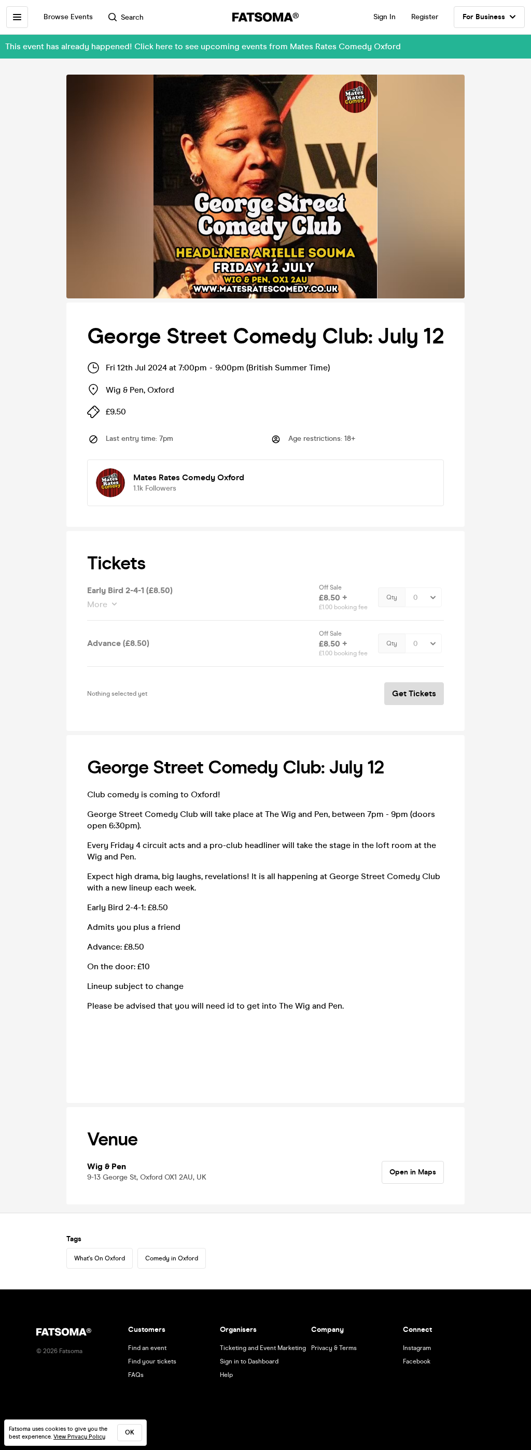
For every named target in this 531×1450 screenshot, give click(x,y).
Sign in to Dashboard (249, 1361)
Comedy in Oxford (171, 1258)
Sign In (384, 16)
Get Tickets (414, 693)
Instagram (417, 1348)
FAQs (136, 1375)
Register (424, 16)
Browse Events (68, 16)
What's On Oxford (99, 1258)
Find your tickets (152, 1361)
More (97, 604)
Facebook (416, 1361)
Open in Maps (412, 1172)
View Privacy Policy (79, 1436)
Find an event (147, 1348)
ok (129, 1432)
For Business (484, 16)
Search (132, 17)
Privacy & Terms (334, 1348)
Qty (391, 597)
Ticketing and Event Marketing (263, 1348)
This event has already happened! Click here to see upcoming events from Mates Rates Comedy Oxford (203, 46)
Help (226, 1375)
